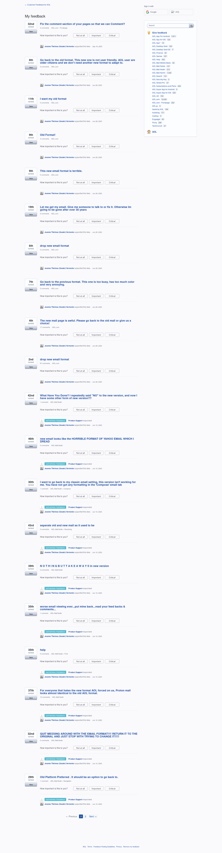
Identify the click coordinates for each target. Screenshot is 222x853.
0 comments (44, 28)
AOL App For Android (161, 36)
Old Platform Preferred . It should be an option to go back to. (79, 777)
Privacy (119, 846)
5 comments (44, 175)
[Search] (191, 25)
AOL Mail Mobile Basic (161, 62)
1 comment (44, 402)
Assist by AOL (158, 109)
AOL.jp (155, 106)
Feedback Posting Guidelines (104, 846)
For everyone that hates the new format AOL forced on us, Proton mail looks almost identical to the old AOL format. (85, 691)
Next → (93, 816)
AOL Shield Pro (158, 82)
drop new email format (54, 246)
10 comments (45, 697)
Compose (67, 488)
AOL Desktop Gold (160, 46)
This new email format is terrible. (61, 171)
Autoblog (156, 112)
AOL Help (156, 59)
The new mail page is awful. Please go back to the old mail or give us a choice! (85, 322)
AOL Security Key (159, 79)
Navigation (67, 781)
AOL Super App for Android (163, 89)
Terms (89, 846)
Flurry (154, 122)
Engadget (156, 119)
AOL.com (54, 66)
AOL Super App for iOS (162, 92)
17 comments (45, 327)
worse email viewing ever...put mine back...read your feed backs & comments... (82, 607)
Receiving (68, 529)
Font (66, 653)
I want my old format (53, 99)
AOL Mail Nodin (56, 402)
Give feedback (159, 32)
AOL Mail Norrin (159, 72)
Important (97, 35)
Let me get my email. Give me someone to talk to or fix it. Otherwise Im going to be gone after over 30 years (85, 208)
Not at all (82, 35)
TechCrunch (157, 125)
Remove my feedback (131, 846)
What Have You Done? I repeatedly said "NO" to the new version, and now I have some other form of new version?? (88, 396)
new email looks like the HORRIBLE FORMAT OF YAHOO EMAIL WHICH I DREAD (87, 440)
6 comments (44, 66)
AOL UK (155, 96)
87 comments (45, 363)
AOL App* (156, 42)
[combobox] (169, 25)
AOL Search (157, 76)
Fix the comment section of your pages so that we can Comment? (82, 24)
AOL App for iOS (159, 39)
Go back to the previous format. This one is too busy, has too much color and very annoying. (87, 283)
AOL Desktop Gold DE (161, 49)
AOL (154, 131)
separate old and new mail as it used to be (67, 525)
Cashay (155, 116)
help (43, 650)
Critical (114, 35)
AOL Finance (157, 52)
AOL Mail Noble (159, 66)
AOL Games (157, 56)
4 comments (44, 102)
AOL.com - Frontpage (59, 28)
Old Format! (47, 135)
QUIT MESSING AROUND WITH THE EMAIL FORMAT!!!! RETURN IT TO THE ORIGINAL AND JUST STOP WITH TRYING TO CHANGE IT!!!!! (88, 735)
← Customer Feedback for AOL (37, 4)
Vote (31, 31)
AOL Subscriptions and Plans (164, 86)
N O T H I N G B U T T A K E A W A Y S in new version (74, 566)
